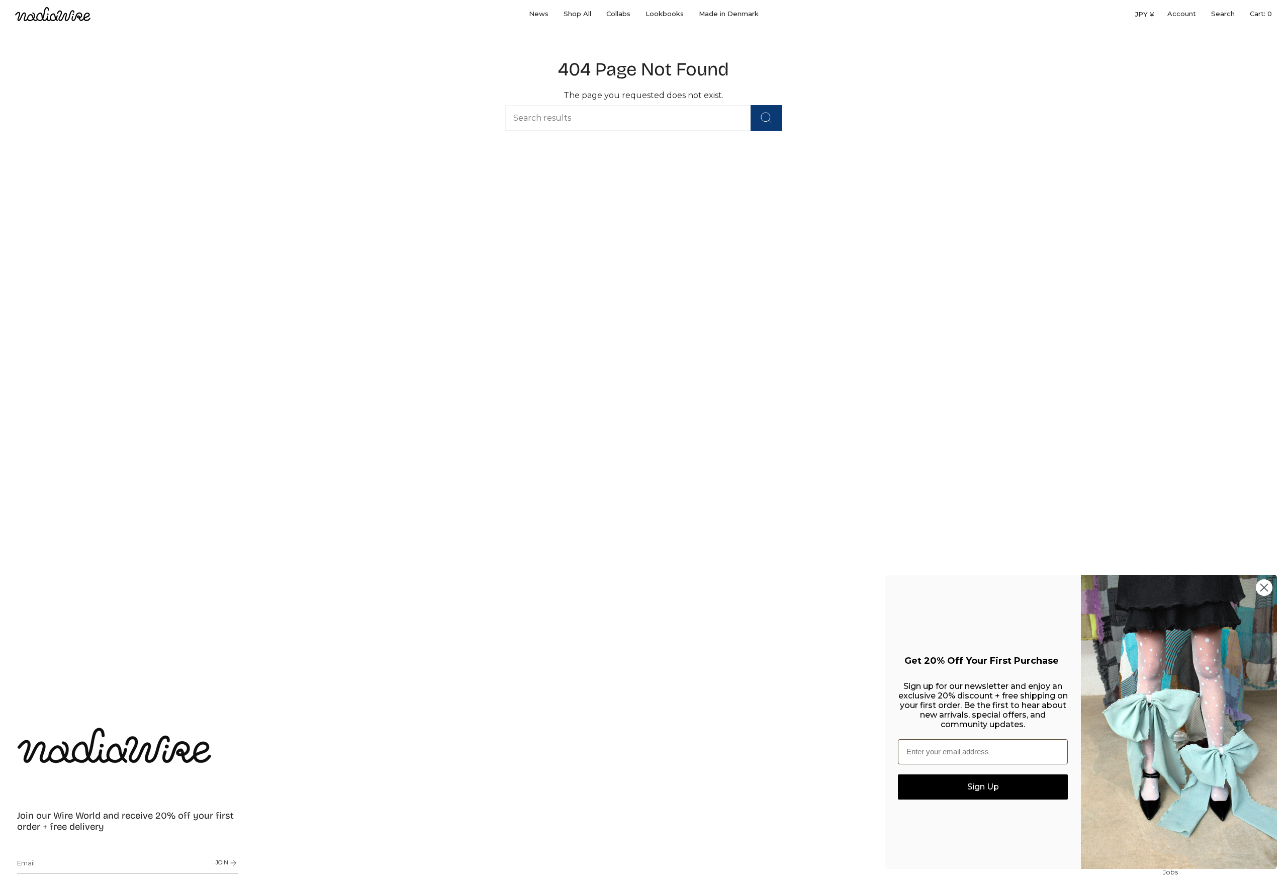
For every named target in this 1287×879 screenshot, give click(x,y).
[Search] (766, 118)
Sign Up (983, 787)
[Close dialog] (1264, 587)
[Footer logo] (114, 745)
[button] (577, 14)
